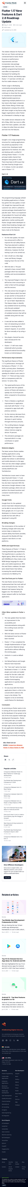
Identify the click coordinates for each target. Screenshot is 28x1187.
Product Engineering (7, 1073)
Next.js (17, 1085)
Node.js (17, 1079)
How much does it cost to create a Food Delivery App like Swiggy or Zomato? (14, 816)
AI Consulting (5, 1107)
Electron (17, 1099)
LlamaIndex (5, 1129)
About (3, 1162)
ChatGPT (4, 1146)
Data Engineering (6, 1112)
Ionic (16, 1096)
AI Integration (5, 1115)
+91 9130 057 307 (6, 1053)
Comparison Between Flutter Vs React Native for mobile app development (13, 773)
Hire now (7, 877)
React (16, 1076)
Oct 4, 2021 (5, 971)
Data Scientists (6, 1132)
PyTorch (4, 1143)
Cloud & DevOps (6, 1101)
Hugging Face (5, 1149)
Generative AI (5, 1104)
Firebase (17, 1105)
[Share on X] (9, 759)
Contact (17, 1167)
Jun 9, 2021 (5, 1009)
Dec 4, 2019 (5, 932)
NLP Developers (6, 1137)
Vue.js (16, 1088)
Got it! (4, 1185)
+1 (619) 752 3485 (6, 1064)
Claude (4, 1152)
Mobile (5, 7)
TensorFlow (5, 1140)
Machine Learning (6, 1134)
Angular (17, 1073)
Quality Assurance (6, 1098)
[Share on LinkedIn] (5, 759)
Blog (23, 1162)
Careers (4, 1167)
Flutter (17, 1090)
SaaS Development (7, 1095)
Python (17, 1082)
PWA (16, 1102)
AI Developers (5, 1123)
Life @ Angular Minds (11, 1168)
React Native (18, 1093)
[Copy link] (13, 759)
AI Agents (4, 1110)
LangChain (4, 1126)
